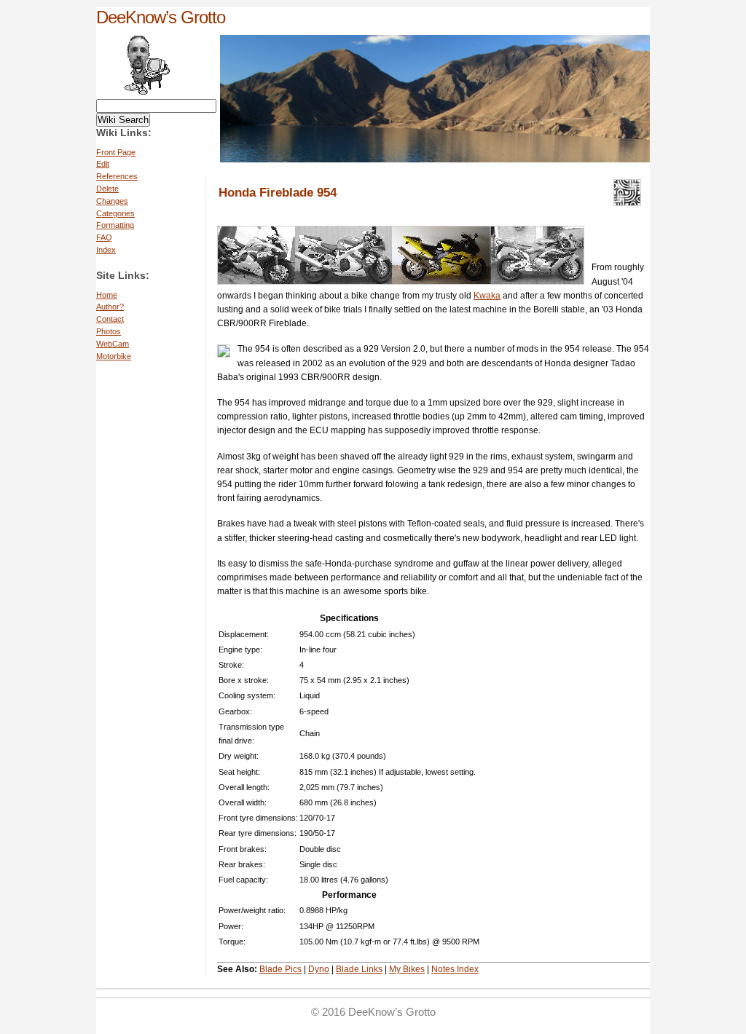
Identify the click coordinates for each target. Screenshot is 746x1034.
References (117, 176)
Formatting (115, 225)
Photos (108, 331)
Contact (110, 319)
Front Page (116, 152)
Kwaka (487, 296)
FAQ (104, 237)
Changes (112, 201)
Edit (102, 163)
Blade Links (359, 969)
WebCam (112, 343)
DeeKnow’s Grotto (160, 17)
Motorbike (113, 356)
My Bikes (407, 969)
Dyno (318, 969)
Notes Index (455, 969)
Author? (110, 306)
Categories (115, 213)
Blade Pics (280, 969)
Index (106, 249)
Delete (107, 188)
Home (106, 295)
